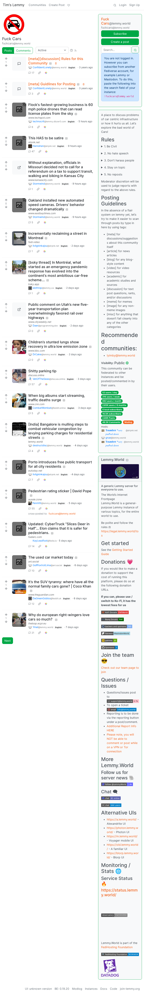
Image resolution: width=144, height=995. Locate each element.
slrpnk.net (34, 142)
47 (33, 151)
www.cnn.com (36, 404)
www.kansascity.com (40, 179)
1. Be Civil (110, 146)
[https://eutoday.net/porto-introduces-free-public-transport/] (19, 467)
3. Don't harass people (119, 160)
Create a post (120, 42)
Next (7, 640)
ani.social (33, 561)
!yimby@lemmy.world (121, 355)
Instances (91, 988)
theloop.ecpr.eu (37, 623)
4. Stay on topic (114, 167)
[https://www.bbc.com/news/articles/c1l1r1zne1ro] (19, 347)
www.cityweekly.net (39, 321)
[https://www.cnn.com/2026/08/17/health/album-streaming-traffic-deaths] (19, 400)
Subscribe (120, 33)
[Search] (115, 4)
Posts (8, 50)
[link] (39, 72)
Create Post (57, 5)
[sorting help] (71, 50)
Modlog (128, 422)
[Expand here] (19, 143)
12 (33, 603)
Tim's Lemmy (13, 5)
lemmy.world (35, 441)
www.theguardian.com (41, 594)
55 (33, 508)
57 (33, 384)
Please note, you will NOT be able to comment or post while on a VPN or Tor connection (122, 743)
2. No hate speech (116, 153)
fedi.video (34, 242)
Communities (37, 5)
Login (122, 5)
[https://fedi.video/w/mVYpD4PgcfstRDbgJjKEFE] (19, 238)
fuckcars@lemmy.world (62, 513)
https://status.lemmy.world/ (119, 892)
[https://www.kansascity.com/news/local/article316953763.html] (19, 168)
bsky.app (33, 284)
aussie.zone (35, 499)
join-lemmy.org (130, 988)
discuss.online (36, 375)
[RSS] (75, 50)
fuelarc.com (35, 536)
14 (33, 546)
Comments (23, 50)
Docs (103, 988)
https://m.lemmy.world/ (122, 836)
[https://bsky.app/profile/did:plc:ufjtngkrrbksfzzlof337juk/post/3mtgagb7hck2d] (19, 267)
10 (33, 570)
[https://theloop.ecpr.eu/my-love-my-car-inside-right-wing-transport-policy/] (19, 620)
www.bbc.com (36, 350)
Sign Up (134, 5)
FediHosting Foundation (117, 947)
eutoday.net (35, 470)
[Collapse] (127, 460)
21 (33, 632)
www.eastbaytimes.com (42, 213)
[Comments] (19, 64)
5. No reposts (113, 174)
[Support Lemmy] (68, 4)
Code (113, 988)
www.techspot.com (39, 117)
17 (33, 72)
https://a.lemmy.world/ (122, 819)
